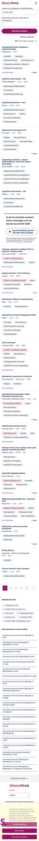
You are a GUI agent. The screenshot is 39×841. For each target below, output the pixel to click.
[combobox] (19, 12)
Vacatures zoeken (19, 31)
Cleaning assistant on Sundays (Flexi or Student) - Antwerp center (18, 250)
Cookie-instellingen (19, 824)
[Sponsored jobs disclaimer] (36, 41)
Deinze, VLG (10, 617)
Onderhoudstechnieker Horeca (14, 426)
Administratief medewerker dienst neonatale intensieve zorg (16, 395)
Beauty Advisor (8, 550)
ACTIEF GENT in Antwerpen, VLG (18, 621)
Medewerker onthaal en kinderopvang (17, 299)
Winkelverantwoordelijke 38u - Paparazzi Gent (18, 500)
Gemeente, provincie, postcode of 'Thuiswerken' (15, 19)
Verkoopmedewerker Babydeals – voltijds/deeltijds (15, 48)
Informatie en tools (18, 778)
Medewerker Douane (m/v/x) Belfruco (17, 376)
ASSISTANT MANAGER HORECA (13, 473)
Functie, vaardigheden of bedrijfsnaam (17, 8)
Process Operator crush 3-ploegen (15, 569)
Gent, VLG (9, 613)
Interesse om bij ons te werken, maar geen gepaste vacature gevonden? (19, 449)
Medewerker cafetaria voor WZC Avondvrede (15, 527)
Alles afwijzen (19, 831)
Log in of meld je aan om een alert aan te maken (23, 231)
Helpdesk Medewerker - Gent (13, 102)
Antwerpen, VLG (12, 605)
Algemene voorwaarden (15, 240)
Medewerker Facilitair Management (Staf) (19, 315)
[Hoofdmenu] (36, 3)
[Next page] (33, 588)
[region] (19, 822)
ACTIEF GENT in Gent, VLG (15, 609)
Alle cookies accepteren (19, 837)
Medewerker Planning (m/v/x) (14, 130)
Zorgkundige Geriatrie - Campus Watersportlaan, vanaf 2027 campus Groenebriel (16, 162)
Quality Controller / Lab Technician (16, 273)
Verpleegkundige (26, 613)
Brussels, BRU (26, 617)
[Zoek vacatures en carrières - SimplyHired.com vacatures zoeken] (10, 3)
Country (12, 790)
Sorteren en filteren (27, 37)
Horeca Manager (8, 343)
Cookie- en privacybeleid (24, 242)
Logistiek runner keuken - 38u (14, 79)
